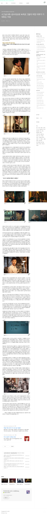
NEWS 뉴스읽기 (39, 98)
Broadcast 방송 (39, 97)
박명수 (41, 132)
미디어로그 (13, 3)
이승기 (37, 137)
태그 (7, 3)
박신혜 (40, 143)
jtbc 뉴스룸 (38, 127)
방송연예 (37, 132)
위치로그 (21, 3)
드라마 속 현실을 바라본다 (7, 495)
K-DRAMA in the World (41, 46)
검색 (42, 2)
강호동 (37, 143)
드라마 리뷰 (38, 134)
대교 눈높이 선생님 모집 (10, 436)
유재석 (37, 140)
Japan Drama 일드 (40, 88)
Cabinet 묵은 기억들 (40, 101)
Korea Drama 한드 (14, 452)
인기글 (41, 118)
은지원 (37, 135)
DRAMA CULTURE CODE (41, 73)
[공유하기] (6, 446)
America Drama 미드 (40, 86)
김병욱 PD (42, 134)
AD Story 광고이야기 (40, 103)
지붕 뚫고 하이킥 (41, 137)
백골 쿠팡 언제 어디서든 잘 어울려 (12, 428)
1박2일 (42, 135)
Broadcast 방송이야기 (40, 92)
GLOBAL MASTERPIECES (41, 47)
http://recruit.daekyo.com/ (9, 435)
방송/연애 (41, 129)
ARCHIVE (38, 90)
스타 (37, 129)
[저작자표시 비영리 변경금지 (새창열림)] (16, 446)
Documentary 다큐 (40, 100)
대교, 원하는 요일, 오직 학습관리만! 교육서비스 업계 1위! (13, 439)
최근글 (37, 118)
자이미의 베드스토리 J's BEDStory (7, 0)
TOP (45, 512)
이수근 (44, 129)
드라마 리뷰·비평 (7, 452)
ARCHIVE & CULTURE (40, 72)
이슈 (39, 135)
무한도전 (43, 143)
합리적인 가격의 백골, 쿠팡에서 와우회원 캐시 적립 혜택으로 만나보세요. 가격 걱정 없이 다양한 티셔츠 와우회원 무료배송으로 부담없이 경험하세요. (16, 430)
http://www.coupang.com (9, 426)
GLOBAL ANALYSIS (40, 39)
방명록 (27, 3)
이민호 (37, 145)
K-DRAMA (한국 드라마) (41, 37)
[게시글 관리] (8, 446)
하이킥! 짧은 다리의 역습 (40, 142)
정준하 (42, 127)
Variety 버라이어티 (40, 93)
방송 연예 (40, 140)
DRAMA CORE (39, 36)
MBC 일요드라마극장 (40, 85)
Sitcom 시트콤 (39, 82)
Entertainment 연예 (40, 95)
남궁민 (44, 127)
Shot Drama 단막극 (40, 83)
